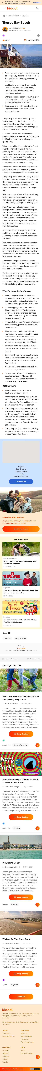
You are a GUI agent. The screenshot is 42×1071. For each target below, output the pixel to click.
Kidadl (4, 15)
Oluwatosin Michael (12, 867)
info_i (38, 36)
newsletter (24, 1039)
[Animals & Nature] (3, 740)
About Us (24, 1033)
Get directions (21, 481)
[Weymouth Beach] (21, 846)
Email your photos (21, 529)
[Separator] (38, 1057)
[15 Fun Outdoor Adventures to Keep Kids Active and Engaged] (21, 552)
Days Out (7, 638)
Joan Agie (22, 28)
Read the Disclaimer (11, 659)
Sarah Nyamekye (11, 704)
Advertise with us (8, 1036)
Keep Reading (22, 734)
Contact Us (6, 1033)
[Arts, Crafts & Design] (3, 823)
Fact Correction (35, 659)
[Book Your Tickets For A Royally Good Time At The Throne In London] (21, 581)
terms (23, 1050)
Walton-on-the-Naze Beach (16, 939)
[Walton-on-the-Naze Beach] (21, 922)
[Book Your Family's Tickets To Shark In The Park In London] (21, 763)
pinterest (5, 1053)
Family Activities (13, 16)
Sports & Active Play (21, 745)
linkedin (5, 1059)
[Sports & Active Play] (3, 35)
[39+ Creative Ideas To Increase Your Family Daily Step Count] (21, 679)
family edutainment (27, 1042)
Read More (36, 2)
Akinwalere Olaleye (12, 787)
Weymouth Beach (11, 863)
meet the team (26, 1036)
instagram (5, 1056)
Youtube (5, 1062)
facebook (5, 1050)
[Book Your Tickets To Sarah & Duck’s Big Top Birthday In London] (21, 611)
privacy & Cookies (27, 1053)
